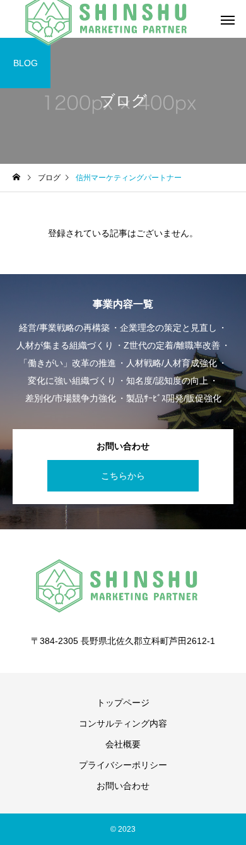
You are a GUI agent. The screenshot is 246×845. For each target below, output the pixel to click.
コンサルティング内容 (123, 723)
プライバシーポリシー (123, 765)
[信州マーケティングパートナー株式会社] (123, 586)
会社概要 (123, 744)
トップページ (123, 703)
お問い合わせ (123, 786)
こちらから (123, 476)
